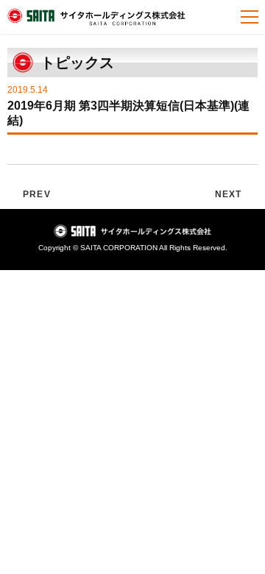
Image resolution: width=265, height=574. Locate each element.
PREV (37, 194)
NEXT (228, 194)
